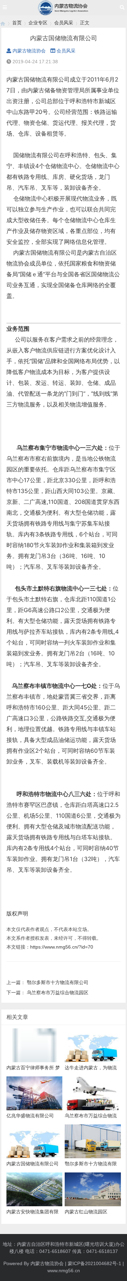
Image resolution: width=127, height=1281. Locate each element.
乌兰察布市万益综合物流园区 (57, 992)
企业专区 (37, 22)
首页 (17, 22)
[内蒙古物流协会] (2, 23)
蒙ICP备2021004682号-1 (94, 1263)
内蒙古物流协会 (29, 50)
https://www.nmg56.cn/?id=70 (61, 947)
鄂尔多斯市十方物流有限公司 (57, 982)
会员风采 (63, 22)
